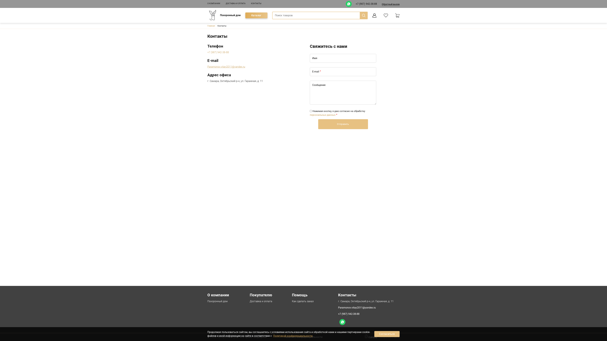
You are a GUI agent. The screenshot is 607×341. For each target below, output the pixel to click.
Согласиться (387, 333)
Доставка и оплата (235, 3)
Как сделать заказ (303, 301)
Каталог (256, 15)
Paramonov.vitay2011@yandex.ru (357, 307)
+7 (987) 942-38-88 (366, 3)
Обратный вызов (391, 4)
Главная (211, 26)
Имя (314, 58)
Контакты (256, 3)
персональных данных (322, 115)
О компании (213, 3)
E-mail (315, 71)
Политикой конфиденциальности (293, 335)
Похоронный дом (217, 301)
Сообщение (318, 85)
